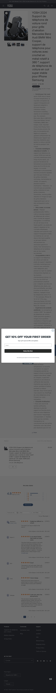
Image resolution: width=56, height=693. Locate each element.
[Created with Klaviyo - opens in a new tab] (28, 363)
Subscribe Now (28, 351)
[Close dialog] (53, 330)
